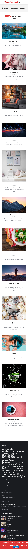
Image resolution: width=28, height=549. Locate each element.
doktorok (5, 459)
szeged (4, 480)
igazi (25, 466)
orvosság (14, 478)
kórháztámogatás (6, 470)
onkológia (9, 478)
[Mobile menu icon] (25, 2)
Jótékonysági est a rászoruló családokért (14, 517)
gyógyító (17, 464)
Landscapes (14, 215)
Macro (14, 16)
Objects (20, 16)
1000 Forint (4, 449)
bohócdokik (13, 453)
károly (18, 468)
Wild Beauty (14, 72)
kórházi (22, 468)
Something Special (14, 419)
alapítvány (6, 451)
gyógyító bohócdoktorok (12, 466)
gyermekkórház (20, 461)
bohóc (21, 451)
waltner (15, 480)
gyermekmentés (8, 463)
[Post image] (3, 518)
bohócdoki (5, 453)
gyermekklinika (8, 461)
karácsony (9, 468)
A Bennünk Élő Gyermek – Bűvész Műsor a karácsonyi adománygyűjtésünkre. (15, 537)
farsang (13, 459)
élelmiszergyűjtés (7, 482)
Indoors (14, 322)
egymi (10, 459)
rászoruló (19, 478)
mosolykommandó (10, 474)
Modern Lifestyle (14, 41)
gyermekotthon (5, 464)
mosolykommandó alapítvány (13, 476)
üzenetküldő (15, 482)
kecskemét (14, 468)
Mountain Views (14, 283)
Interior (14, 184)
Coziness (14, 111)
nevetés (4, 478)
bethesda (16, 451)
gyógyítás (12, 464)
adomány (13, 449)
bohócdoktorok (9, 457)
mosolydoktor (18, 470)
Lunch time (14, 254)
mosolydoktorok (8, 472)
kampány (4, 468)
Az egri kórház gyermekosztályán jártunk (15, 523)
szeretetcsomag (11, 480)
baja (13, 451)
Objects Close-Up (14, 390)
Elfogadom (16, 547)
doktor (22, 457)
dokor (18, 457)
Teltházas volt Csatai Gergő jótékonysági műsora (14, 529)
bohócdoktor (8, 455)
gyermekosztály (19, 463)
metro (12, 470)
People (14, 18)
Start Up (14, 353)
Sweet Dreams (14, 139)
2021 (8, 449)
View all (8, 16)
